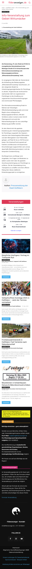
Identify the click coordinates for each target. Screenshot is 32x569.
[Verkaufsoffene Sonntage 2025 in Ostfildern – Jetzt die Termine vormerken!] (16, 289)
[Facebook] (10, 538)
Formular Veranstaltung (9, 497)
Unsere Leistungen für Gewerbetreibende (16, 557)
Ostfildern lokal (10, 7)
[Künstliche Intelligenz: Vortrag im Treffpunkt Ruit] (16, 246)
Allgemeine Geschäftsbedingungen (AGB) (16, 550)
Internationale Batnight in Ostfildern (19, 215)
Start (3, 7)
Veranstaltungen (16, 202)
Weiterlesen (6, 277)
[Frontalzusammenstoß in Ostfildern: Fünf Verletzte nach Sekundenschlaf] (16, 331)
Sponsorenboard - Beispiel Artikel (16, 560)
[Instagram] (16, 538)
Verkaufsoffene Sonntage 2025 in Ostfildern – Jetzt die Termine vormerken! (15, 300)
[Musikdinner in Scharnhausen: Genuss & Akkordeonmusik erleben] (16, 373)
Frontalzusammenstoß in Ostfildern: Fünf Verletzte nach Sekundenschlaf (14, 342)
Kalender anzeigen (16, 230)
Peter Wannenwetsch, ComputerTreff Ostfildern (14, 261)
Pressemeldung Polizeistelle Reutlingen (12, 348)
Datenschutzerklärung (16, 552)
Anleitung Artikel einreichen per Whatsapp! (16, 564)
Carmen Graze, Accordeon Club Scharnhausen (14, 388)
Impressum (16, 548)
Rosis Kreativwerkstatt (19, 227)
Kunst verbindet (19, 209)
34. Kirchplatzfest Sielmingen (19, 221)
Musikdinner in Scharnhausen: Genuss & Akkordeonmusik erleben (16, 384)
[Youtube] (21, 538)
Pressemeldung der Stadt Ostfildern (12, 27)
